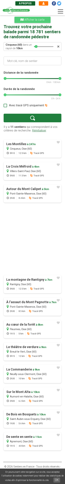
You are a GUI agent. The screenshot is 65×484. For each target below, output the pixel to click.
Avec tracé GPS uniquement (26, 105)
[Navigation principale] (60, 11)
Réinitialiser (39, 130)
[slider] (36, 46)
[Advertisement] (32, 239)
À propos (25, 3)
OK (57, 480)
